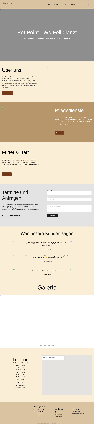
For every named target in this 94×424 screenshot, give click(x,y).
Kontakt (89, 4)
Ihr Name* (49, 190)
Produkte (73, 4)
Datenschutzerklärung (52, 423)
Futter (65, 4)
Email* (48, 197)
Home (48, 4)
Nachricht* (49, 204)
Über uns (81, 4)
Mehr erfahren (7, 93)
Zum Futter (6, 174)
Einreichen (52, 215)
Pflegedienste (57, 4)
